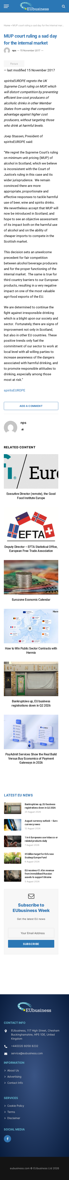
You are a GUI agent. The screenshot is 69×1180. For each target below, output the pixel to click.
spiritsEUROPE (14, 390)
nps (14, 50)
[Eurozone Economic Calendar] (31, 579)
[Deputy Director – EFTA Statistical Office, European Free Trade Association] (31, 526)
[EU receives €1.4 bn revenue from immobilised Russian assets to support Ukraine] (14, 876)
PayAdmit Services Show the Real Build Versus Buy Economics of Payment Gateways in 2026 (31, 758)
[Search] (63, 6)
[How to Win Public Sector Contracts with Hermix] (31, 628)
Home (7, 25)
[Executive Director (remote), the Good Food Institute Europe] (31, 473)
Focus (14, 63)
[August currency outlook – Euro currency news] (14, 825)
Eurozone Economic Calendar (31, 599)
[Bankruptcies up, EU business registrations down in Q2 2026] (31, 681)
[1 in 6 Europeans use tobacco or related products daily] (14, 841)
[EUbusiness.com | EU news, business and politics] (34, 6)
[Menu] (6, 6)
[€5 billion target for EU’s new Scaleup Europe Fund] (14, 858)
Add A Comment (31, 405)
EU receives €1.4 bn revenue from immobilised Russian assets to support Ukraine (39, 874)
